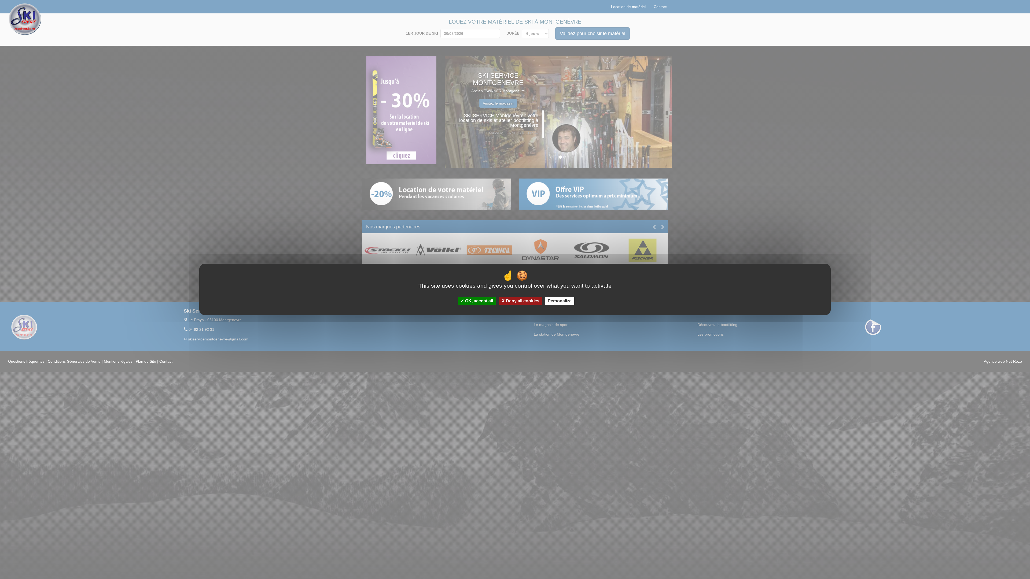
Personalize (560, 301)
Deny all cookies (522, 301)
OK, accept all (478, 301)
